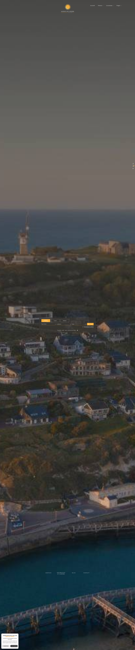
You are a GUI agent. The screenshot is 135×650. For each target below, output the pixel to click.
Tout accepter (14, 646)
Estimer (64, 320)
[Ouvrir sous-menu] (103, 5)
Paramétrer (6, 646)
